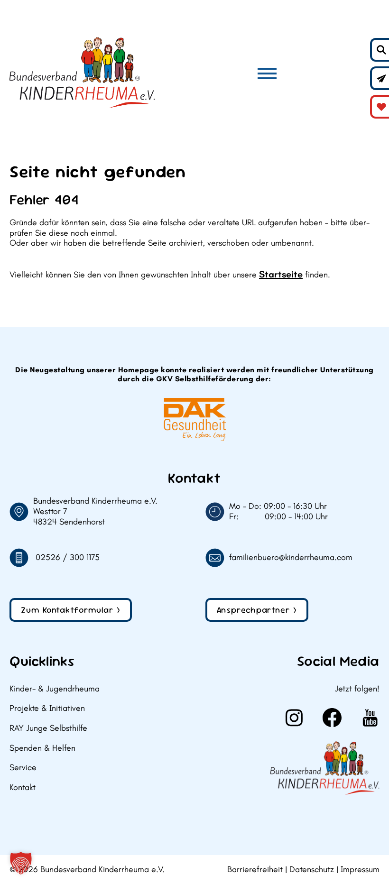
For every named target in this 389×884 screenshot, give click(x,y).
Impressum (360, 870)
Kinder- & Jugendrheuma (54, 689)
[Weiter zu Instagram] (294, 717)
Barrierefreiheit (255, 870)
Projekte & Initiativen (47, 708)
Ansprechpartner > (257, 609)
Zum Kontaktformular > (70, 609)
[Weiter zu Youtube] (370, 717)
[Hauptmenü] (267, 73)
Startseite (281, 274)
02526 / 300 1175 (68, 557)
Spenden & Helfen (42, 748)
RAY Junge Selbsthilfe (48, 728)
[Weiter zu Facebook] (332, 717)
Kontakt (22, 787)
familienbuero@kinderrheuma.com (290, 557)
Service (23, 768)
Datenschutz (311, 870)
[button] (21, 863)
